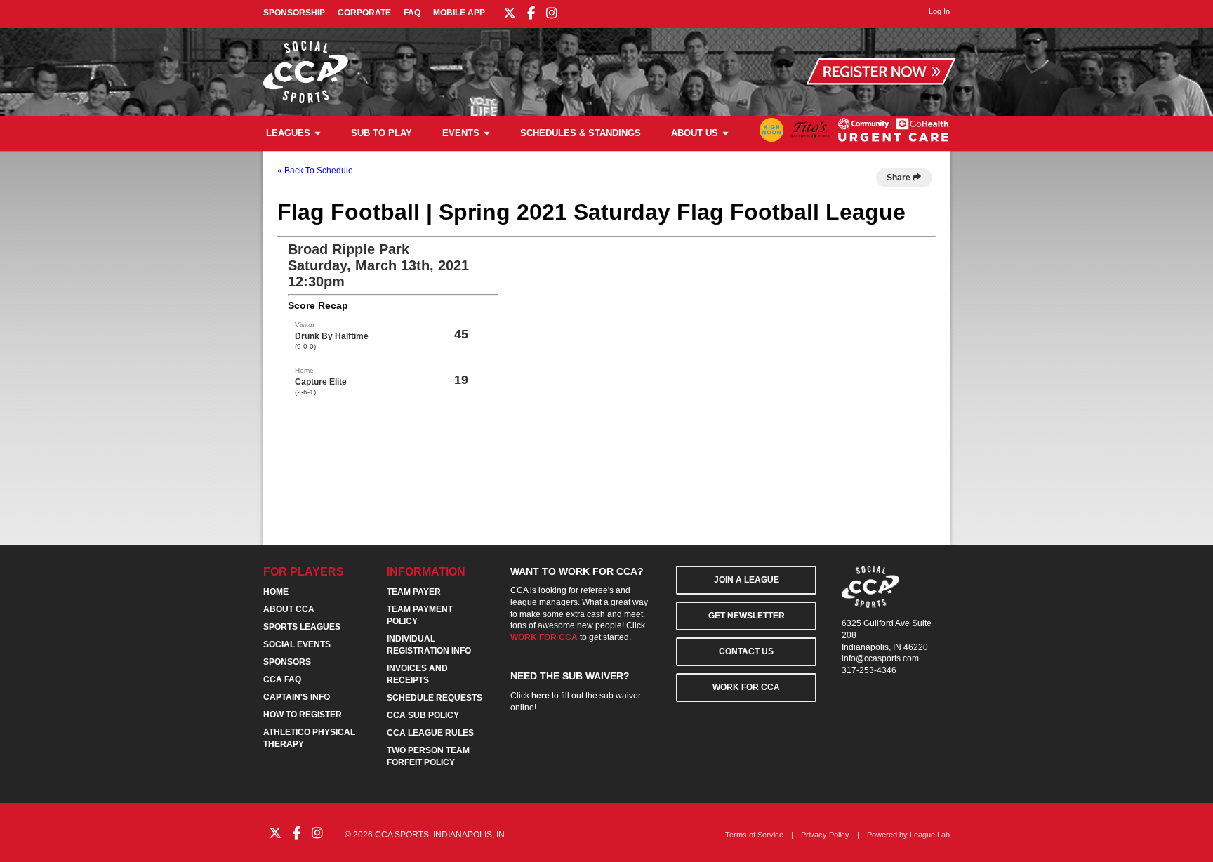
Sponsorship (294, 13)
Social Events (297, 644)
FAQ (412, 13)
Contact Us (746, 651)
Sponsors (287, 662)
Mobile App (459, 13)
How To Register (302, 715)
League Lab (930, 834)
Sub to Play (381, 133)
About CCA (288, 609)
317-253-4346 (869, 670)
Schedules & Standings (580, 133)
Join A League (746, 580)
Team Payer (414, 592)
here (540, 696)
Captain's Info (296, 697)
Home (276, 592)
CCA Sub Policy (423, 715)
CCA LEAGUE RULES (430, 733)
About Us (694, 133)
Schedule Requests (434, 698)
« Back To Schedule (315, 170)
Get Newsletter (746, 616)
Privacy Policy (825, 834)
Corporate (364, 13)
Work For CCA (746, 687)
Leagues (288, 133)
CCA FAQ (282, 679)
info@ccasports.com (880, 658)
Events (460, 133)
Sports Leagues (301, 627)
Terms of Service (754, 834)
